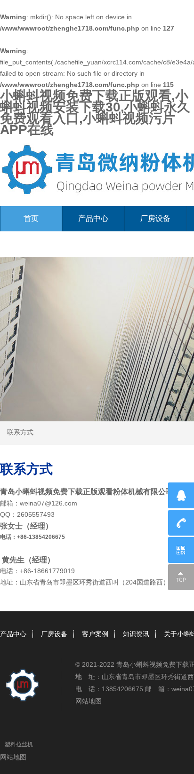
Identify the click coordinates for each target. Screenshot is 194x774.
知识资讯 (136, 634)
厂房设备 (155, 218)
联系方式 (20, 432)
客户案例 (95, 634)
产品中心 (93, 218)
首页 (31, 218)
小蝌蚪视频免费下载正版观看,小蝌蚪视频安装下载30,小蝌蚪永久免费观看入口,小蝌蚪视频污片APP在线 (95, 112)
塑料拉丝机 (19, 744)
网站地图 (88, 701)
